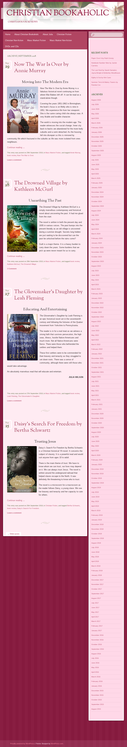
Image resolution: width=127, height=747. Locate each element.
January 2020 (96, 464)
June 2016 (95, 663)
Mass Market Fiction (36, 40)
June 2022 (95, 330)
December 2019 (97, 469)
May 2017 (95, 612)
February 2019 (97, 515)
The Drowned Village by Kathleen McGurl (41, 186)
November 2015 (97, 695)
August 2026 (96, 100)
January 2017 (96, 630)
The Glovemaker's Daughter (28, 396)
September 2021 (97, 372)
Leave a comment (14, 160)
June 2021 (95, 386)
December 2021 (97, 358)
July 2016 (95, 658)
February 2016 (97, 681)
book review (11, 155)
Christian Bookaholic (58, 13)
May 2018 (95, 557)
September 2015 (97, 704)
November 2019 (97, 474)
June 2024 (95, 220)
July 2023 (95, 271)
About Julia (48, 34)
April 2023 (95, 284)
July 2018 (95, 547)
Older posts (13, 534)
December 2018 (97, 524)
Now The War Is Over (25, 155)
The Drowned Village (28, 264)
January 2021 (96, 409)
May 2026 (95, 114)
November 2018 (97, 529)
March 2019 (95, 510)
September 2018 (97, 538)
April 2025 (95, 174)
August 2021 (96, 377)
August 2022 (96, 321)
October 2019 (96, 478)
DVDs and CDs (12, 46)
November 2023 (97, 252)
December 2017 (97, 580)
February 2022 (97, 349)
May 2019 (95, 501)
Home (7, 34)
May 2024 (95, 224)
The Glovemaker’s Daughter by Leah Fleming (48, 295)
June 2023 (95, 275)
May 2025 (95, 169)
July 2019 (95, 492)
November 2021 (97, 363)
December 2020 (97, 414)
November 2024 (97, 197)
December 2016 (97, 635)
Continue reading (16, 147)
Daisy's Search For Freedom (28, 508)
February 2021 (97, 404)
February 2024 (97, 238)
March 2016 (95, 677)
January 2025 (96, 187)
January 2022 (96, 354)
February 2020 (97, 460)
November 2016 (97, 640)
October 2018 (96, 534)
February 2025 (97, 183)
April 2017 (95, 617)
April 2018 (95, 561)
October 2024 (96, 201)
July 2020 (95, 437)
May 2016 (95, 667)
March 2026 (95, 123)
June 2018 (95, 552)
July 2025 (95, 160)
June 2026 (95, 109)
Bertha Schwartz (73, 505)
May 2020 (95, 446)
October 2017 (96, 589)
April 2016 (95, 672)
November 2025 (97, 141)
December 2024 (97, 192)
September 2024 (97, 206)
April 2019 (95, 506)
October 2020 (96, 423)
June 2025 (95, 164)
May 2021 (95, 391)
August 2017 (96, 598)
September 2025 (97, 151)
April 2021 (95, 395)
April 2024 (95, 229)
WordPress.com (57, 744)
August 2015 (96, 709)
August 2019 (96, 487)
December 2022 (97, 303)
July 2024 (95, 215)
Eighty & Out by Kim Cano (101, 77)
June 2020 (95, 441)
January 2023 (96, 298)
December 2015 (97, 691)
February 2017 (97, 626)
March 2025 (95, 178)
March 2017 (95, 621)
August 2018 (96, 543)
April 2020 (95, 451)
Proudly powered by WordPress (22, 744)
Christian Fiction (64, 34)
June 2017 (95, 607)
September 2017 (97, 594)
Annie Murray (75, 153)
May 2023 (95, 280)
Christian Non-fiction (14, 40)
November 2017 (97, 584)
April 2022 (95, 340)
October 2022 (96, 312)
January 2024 (96, 243)
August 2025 (96, 155)
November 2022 (97, 307)
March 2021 (95, 400)
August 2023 (96, 266)
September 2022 (97, 317)
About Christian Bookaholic (26, 34)
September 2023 (97, 261)
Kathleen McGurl (13, 264)
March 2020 (95, 455)
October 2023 (96, 257)
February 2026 (97, 128)
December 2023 (97, 248)
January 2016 (96, 686)
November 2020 (97, 418)
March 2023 (95, 289)
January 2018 (96, 575)
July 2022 (95, 326)
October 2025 (96, 146)
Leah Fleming (12, 396)
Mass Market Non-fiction (61, 40)
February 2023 (97, 294)
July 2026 (95, 104)
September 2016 (97, 649)
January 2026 (96, 132)
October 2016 (96, 644)
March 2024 (95, 234)
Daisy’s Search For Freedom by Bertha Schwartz (48, 427)
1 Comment (12, 269)
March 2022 (95, 344)
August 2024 (96, 211)
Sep (7, 64)
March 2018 (95, 566)
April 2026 (95, 118)
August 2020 (96, 432)
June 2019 (95, 497)
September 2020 (97, 427)
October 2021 (96, 367)
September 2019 (97, 483)
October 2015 (96, 700)
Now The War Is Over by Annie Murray (41, 68)
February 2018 (97, 571)
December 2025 (97, 137)
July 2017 (95, 603)
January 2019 (96, 520)
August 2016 (96, 654)
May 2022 (95, 335)
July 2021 (95, 381)
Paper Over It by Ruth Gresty (102, 58)
